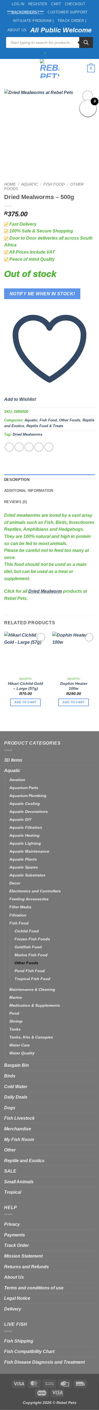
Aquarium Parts (23, 787)
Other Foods (69, 420)
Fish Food (54, 184)
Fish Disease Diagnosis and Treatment (44, 1362)
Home (10, 184)
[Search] (86, 42)
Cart (56, 4)
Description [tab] (16, 480)
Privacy (12, 1224)
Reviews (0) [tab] (15, 502)
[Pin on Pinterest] (48, 447)
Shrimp (16, 1021)
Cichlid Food (27, 931)
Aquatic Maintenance (29, 851)
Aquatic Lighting (25, 843)
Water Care (19, 1045)
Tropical (12, 1192)
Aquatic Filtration (25, 827)
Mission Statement (23, 1256)
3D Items (13, 760)
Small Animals (19, 1181)
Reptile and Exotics (24, 1160)
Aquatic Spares (23, 867)
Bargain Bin (16, 1065)
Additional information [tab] (28, 491)
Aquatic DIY (20, 819)
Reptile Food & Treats (44, 426)
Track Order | (71, 21)
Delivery (12, 1309)
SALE (10, 1171)
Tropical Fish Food (32, 979)
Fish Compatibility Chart (29, 1351)
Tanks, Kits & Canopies (31, 1037)
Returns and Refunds (26, 1266)
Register (37, 4)
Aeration (17, 780)
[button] (7, 68)
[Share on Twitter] (29, 447)
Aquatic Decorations (28, 811)
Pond (14, 1013)
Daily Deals (16, 1097)
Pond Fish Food (30, 971)
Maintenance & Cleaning (32, 989)
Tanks (15, 1029)
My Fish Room (19, 1139)
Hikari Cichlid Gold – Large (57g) (25, 686)
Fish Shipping (18, 1341)
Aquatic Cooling (24, 803)
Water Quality (22, 1053)
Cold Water (15, 1086)
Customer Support (67, 12)
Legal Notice (17, 1298)
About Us (16, 30)
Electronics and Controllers (35, 891)
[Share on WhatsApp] (9, 447)
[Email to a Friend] (38, 447)
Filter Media (20, 907)
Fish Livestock (19, 1118)
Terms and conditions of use (34, 1288)
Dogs (9, 1107)
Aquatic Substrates (27, 875)
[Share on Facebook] (19, 447)
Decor (14, 883)
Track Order (16, 1245)
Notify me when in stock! (42, 293)
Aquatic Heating (24, 835)
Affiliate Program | (33, 21)
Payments (14, 1235)
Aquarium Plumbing (27, 795)
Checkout (75, 4)
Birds (9, 1076)
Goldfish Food (28, 947)
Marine (15, 997)
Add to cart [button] (25, 702)
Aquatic (29, 184)
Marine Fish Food (31, 955)
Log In (18, 4)
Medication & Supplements (34, 1005)
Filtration (17, 915)
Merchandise (17, 1129)
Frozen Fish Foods (32, 939)
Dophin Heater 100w (73, 686)
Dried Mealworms (27, 434)
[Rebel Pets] (50, 68)
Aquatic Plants (23, 859)
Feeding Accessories (29, 899)
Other (10, 1150)
